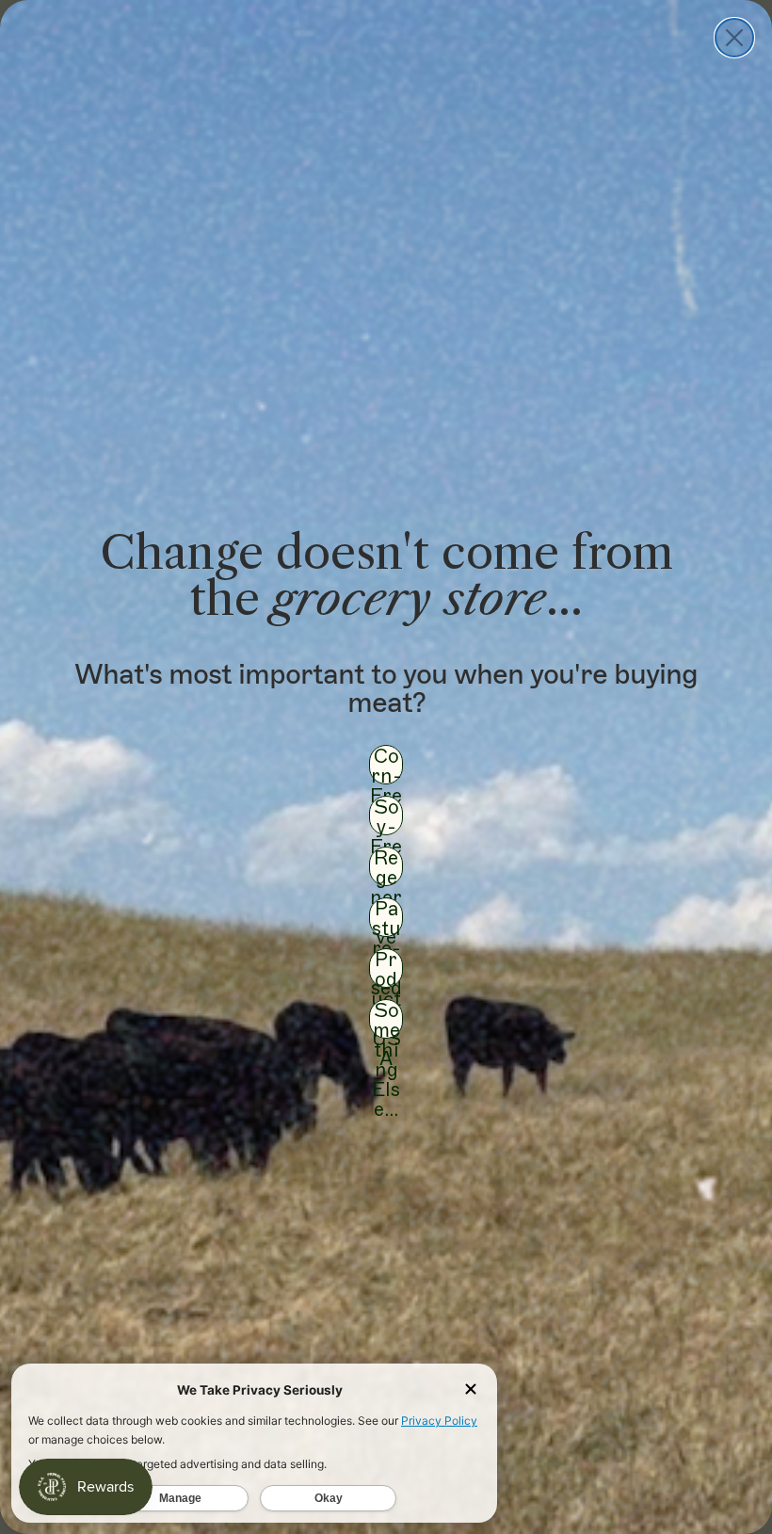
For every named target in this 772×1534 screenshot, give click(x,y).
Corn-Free (386, 764)
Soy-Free (386, 815)
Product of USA (386, 968)
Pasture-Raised (386, 917)
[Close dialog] (734, 38)
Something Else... (386, 1019)
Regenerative (386, 866)
